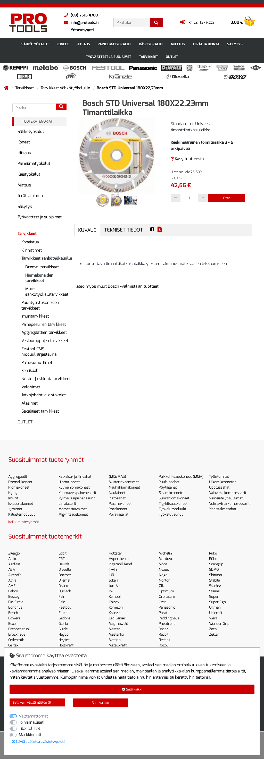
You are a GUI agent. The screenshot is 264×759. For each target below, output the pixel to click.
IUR (111, 575)
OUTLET (172, 57)
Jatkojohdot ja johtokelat (43, 395)
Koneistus (30, 242)
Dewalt (64, 564)
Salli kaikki (133, 689)
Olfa (162, 585)
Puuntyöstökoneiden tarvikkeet (40, 305)
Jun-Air (114, 585)
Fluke (63, 612)
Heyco (64, 634)
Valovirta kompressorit (227, 492)
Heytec (64, 639)
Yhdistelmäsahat (222, 509)
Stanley (215, 585)
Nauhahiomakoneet (124, 487)
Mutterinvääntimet (124, 482)
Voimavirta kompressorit (229, 503)
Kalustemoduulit (21, 514)
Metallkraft (118, 645)
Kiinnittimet (31, 250)
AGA (11, 569)
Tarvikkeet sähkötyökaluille (65, 88)
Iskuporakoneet (20, 503)
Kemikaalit (30, 370)
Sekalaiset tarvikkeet (40, 411)
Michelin (165, 553)
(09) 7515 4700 (84, 15)
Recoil (163, 634)
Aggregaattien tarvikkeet (44, 332)
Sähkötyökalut (35, 44)
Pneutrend (167, 623)
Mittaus (178, 44)
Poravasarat (118, 514)
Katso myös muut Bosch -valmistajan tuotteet (116, 286)
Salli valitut (100, 703)
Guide (63, 629)
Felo (62, 602)
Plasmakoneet (120, 503)
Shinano (215, 575)
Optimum (166, 591)
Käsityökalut (151, 44)
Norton (164, 580)
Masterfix (116, 634)
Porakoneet (118, 509)
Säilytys (235, 44)
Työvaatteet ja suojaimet (108, 57)
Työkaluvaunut (171, 514)
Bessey (14, 596)
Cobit (63, 553)
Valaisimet (30, 387)
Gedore (64, 618)
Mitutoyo (166, 558)
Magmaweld (118, 623)
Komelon (116, 607)
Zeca (213, 629)
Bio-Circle (15, 602)
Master (114, 629)
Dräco (63, 585)
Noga (163, 575)
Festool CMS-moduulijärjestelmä (38, 351)
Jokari (113, 580)
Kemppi (115, 596)
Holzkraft (66, 645)
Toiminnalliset (31, 722)
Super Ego (217, 602)
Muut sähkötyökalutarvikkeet (46, 291)
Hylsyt (13, 492)
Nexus (164, 569)
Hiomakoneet (18, 487)
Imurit (13, 498)
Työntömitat (219, 476)
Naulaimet (117, 492)
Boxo (12, 623)
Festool (65, 607)
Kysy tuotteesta (189, 158)
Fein (62, 596)
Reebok (164, 639)
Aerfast (14, 564)
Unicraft (215, 612)
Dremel (64, 580)
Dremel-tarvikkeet (42, 267)
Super (214, 596)
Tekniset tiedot (123, 230)
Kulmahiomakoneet (74, 487)
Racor (163, 629)
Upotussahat (219, 487)
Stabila (214, 580)
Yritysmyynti (82, 29)
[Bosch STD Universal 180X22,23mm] (116, 155)
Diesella (65, 569)
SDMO (214, 569)
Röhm (214, 558)
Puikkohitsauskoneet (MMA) (181, 476)
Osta (226, 198)
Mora (163, 564)
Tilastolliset (29, 728)
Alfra (12, 580)
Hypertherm (119, 558)
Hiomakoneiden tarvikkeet (39, 278)
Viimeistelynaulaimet (226, 498)
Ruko (213, 553)
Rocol (163, 645)
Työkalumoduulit (172, 509)
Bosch (13, 612)
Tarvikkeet (148, 57)
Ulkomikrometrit (222, 482)
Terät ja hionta (206, 44)
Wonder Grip (219, 623)
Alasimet (29, 403)
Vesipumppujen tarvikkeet (44, 340)
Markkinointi (30, 734)
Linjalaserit (67, 503)
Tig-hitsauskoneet (173, 503)
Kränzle (114, 612)
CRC (62, 558)
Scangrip (216, 564)
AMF (11, 585)
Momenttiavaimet (73, 509)
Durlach (65, 591)
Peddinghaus (169, 618)
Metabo (115, 639)
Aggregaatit (17, 476)
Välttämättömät (33, 716)
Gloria (63, 623)
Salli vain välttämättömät (32, 702)
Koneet (63, 44)
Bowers (14, 618)
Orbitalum (167, 596)
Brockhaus (16, 634)
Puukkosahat (169, 482)
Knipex (114, 602)
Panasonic (167, 607)
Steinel (214, 591)
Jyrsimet (15, 509)
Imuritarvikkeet (35, 316)
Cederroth (16, 639)
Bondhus (15, 607)
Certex (13, 645)
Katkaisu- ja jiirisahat (75, 476)
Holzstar (115, 553)
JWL (112, 591)
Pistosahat (117, 498)
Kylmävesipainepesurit (77, 498)
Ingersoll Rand (120, 564)
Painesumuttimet (36, 362)
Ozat (162, 602)
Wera (213, 618)
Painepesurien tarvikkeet (43, 324)
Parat (163, 612)
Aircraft (14, 575)
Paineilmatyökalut (114, 44)
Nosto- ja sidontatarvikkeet (46, 378)
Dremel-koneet (20, 482)
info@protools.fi (84, 22)
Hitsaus (83, 44)
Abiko (12, 558)
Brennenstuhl (19, 629)
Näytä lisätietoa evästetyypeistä (40, 741)
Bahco (13, 591)
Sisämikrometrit (172, 492)
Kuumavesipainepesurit (77, 492)
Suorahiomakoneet (174, 498)
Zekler (214, 634)
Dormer (65, 575)
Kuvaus (87, 230)
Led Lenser (117, 618)
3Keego (14, 553)
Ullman (215, 607)
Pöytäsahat (168, 487)
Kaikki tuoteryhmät (23, 521)
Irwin (113, 569)
